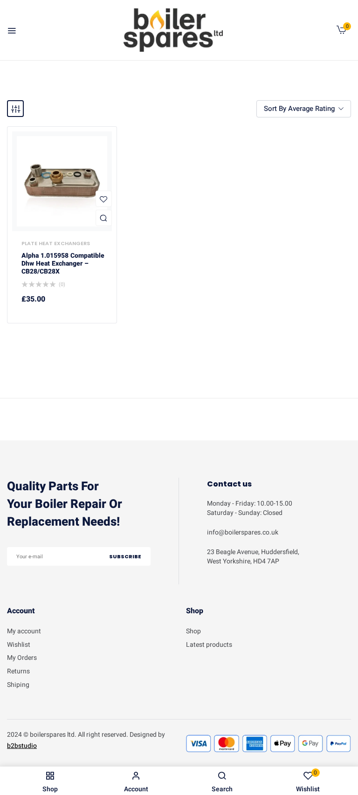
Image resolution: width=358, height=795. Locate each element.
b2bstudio (22, 746)
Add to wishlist (104, 199)
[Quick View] (104, 218)
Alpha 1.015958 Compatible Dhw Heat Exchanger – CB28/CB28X (62, 263)
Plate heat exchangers (55, 243)
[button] (341, 32)
